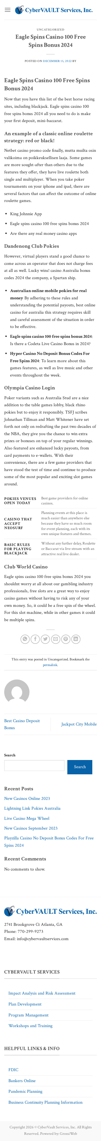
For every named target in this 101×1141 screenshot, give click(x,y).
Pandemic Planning (25, 1091)
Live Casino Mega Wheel (26, 818)
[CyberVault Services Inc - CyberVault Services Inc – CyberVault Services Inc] (54, 9)
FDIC (13, 1070)
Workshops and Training (30, 1026)
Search (9, 755)
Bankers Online (22, 1081)
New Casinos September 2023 (31, 828)
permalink (50, 665)
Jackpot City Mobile (79, 724)
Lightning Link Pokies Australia (32, 808)
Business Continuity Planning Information (45, 1102)
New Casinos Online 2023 (27, 799)
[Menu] (7, 10)
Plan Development (25, 1004)
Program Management (28, 1015)
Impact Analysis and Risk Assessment (41, 993)
